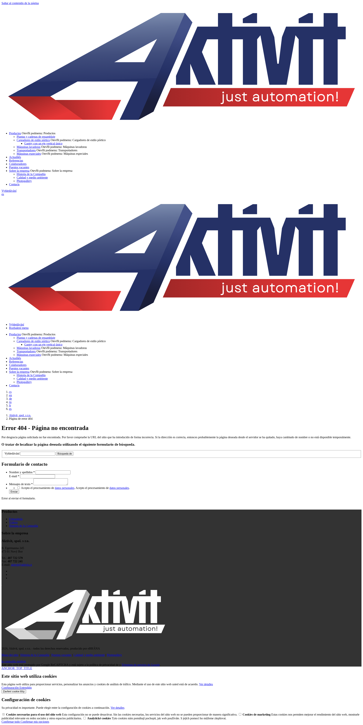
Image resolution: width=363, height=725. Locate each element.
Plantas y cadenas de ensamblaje (36, 136)
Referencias (16, 160)
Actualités (15, 157)
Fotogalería (15, 519)
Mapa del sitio (10, 655)
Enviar (14, 491)
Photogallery (24, 181)
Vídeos (13, 522)
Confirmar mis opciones (35, 721)
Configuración (10, 687)
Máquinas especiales (29, 153)
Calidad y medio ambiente (32, 177)
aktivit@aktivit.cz (21, 564)
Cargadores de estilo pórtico (33, 140)
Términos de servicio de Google (141, 664)
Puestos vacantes (19, 167)
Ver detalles (206, 684)
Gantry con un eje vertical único (43, 143)
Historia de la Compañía (31, 174)
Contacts (14, 184)
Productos (15, 133)
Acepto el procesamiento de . (103, 488)
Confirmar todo (11, 721)
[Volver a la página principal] (181, 126)
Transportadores (26, 150)
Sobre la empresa (19, 170)
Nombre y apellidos (22, 472)
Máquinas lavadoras (28, 146)
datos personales (64, 488)
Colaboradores (17, 164)
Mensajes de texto (21, 484)
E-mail (14, 476)
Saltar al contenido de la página (20, 3)
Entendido (25, 687)
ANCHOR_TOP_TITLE (17, 668)
